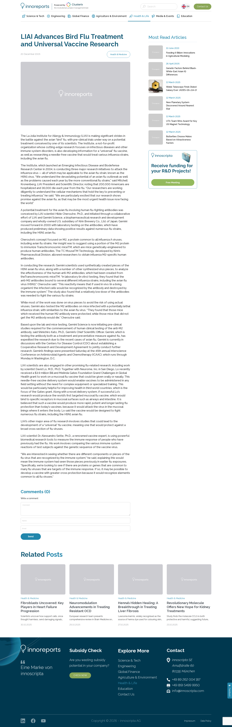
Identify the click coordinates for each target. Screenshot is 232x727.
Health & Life (127, 683)
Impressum (189, 721)
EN (187, 6)
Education (125, 689)
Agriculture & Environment (137, 677)
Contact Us (202, 6)
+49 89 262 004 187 (186, 679)
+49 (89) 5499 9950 (186, 685)
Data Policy (206, 721)
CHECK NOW (80, 675)
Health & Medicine (118, 54)
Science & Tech (129, 660)
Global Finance (129, 672)
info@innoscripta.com (188, 691)
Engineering (127, 666)
